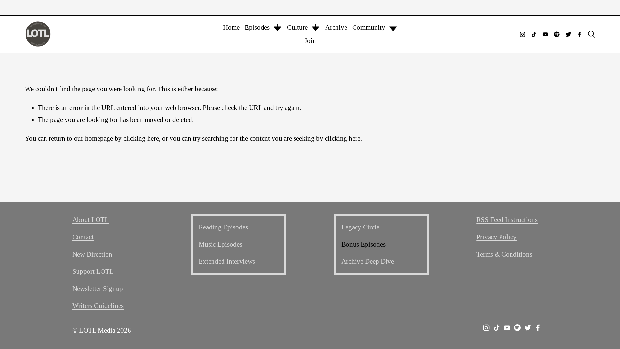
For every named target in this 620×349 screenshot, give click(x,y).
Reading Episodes (223, 227)
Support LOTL (93, 271)
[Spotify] (556, 34)
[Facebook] (579, 34)
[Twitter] (568, 34)
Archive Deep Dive (367, 261)
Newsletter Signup (97, 288)
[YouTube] (545, 34)
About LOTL (90, 219)
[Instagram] (522, 34)
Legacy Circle (360, 227)
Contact (83, 236)
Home (231, 27)
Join (310, 40)
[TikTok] (534, 34)
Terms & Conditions (504, 254)
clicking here (141, 138)
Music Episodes (220, 244)
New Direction (92, 254)
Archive (336, 27)
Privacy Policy (496, 236)
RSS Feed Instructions (507, 219)
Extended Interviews (227, 261)
